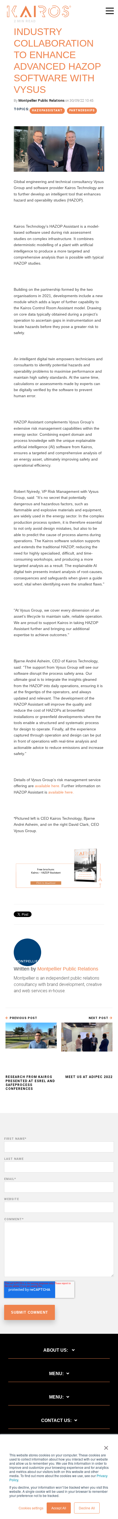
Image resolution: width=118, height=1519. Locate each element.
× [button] (106, 1446)
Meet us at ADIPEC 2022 (89, 1077)
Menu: (56, 1373)
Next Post (99, 1018)
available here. (47, 786)
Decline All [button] (87, 1507)
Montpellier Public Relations (41, 100)
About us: (56, 1350)
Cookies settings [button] (31, 1507)
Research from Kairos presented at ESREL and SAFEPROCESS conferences (30, 1083)
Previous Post (23, 1018)
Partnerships (82, 110)
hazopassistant (47, 110)
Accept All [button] (58, 1507)
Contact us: (56, 1420)
